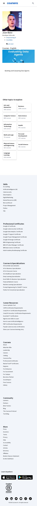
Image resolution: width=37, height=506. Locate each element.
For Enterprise (7, 369)
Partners (5, 403)
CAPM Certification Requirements (13, 308)
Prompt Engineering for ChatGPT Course (15, 287)
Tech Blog (6, 414)
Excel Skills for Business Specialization (14, 279)
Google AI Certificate (9, 226)
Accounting (6, 187)
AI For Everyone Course (10, 271)
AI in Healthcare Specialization (12, 274)
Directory (6, 451)
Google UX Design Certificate (11, 240)
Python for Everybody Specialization (14, 290)
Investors (6, 432)
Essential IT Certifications (10, 316)
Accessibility (7, 443)
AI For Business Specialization (12, 268)
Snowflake (9, 40)
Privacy (5, 437)
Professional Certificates (10, 361)
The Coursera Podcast (9, 411)
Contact (5, 445)
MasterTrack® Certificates (11, 364)
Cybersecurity (7, 192)
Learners (5, 400)
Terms (5, 435)
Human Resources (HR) (9, 200)
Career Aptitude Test (9, 305)
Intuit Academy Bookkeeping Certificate (15, 250)
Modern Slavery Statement (11, 456)
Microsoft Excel (7, 203)
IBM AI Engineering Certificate (12, 242)
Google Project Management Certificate (15, 237)
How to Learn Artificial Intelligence (13, 321)
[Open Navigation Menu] (4, 3)
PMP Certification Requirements (12, 324)
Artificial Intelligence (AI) (10, 189)
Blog (4, 409)
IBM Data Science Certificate (11, 248)
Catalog (5, 356)
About (5, 345)
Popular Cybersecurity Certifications (14, 327)
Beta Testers (7, 406)
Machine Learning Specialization (12, 285)
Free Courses (7, 382)
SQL (4, 211)
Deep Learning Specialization (11, 277)
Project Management (9, 206)
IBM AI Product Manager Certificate (13, 245)
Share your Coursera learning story (13, 329)
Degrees (5, 366)
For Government (8, 372)
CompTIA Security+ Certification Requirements (17, 313)
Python (5, 208)
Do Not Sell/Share (8, 459)
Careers (5, 353)
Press (5, 429)
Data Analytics (7, 195)
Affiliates (5, 453)
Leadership (6, 350)
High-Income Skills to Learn (11, 319)
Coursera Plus (7, 358)
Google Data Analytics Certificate (13, 232)
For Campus (6, 374)
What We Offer (7, 348)
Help (4, 440)
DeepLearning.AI (11, 38)
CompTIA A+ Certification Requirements (15, 311)
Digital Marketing (8, 197)
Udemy (5, 385)
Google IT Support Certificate (12, 234)
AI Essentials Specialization (11, 266)
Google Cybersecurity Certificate (13, 229)
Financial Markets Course (10, 282)
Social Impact (7, 380)
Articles (5, 448)
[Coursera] (12, 3)
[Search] (33, 3)
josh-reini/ (11, 44)
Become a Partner (8, 377)
